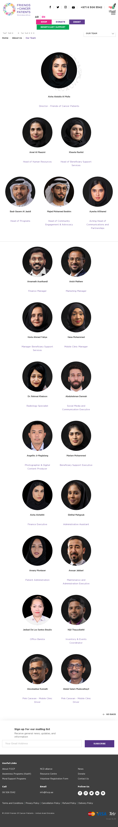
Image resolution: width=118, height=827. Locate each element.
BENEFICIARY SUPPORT (53, 27)
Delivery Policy (85, 803)
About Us (17, 38)
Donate (81, 774)
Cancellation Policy (51, 803)
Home (5, 38)
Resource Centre (48, 774)
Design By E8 (111, 819)
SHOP (44, 22)
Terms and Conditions (12, 803)
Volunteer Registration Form (54, 779)
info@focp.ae (46, 792)
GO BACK (111, 714)
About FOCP (8, 769)
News (80, 769)
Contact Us (83, 779)
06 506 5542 (8, 792)
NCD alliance (46, 769)
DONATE (60, 22)
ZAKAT (77, 22)
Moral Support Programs (14, 779)
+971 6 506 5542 (91, 7)
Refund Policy (69, 803)
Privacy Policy (32, 803)
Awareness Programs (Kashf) (16, 774)
